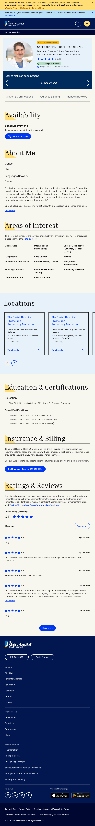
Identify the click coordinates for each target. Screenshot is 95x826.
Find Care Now (11, 749)
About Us (9, 672)
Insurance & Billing (49, 96)
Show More (47, 628)
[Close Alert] (92, 2)
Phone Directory (12, 755)
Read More (10, 15)
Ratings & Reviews (76, 96)
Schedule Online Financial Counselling (23, 767)
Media (8, 735)
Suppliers (9, 723)
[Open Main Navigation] (87, 24)
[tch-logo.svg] (15, 23)
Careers (9, 702)
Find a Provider (14, 32)
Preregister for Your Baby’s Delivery (21, 773)
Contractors (10, 729)
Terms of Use (38, 8)
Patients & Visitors (13, 678)
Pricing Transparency (15, 779)
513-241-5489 (31, 239)
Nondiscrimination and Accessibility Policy (51, 809)
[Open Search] (78, 24)
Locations (9, 690)
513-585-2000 (16, 657)
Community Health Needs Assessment (21, 814)
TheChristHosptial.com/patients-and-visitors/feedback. (34, 505)
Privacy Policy (25, 809)
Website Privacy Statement (17, 8)
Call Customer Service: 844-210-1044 (25, 469)
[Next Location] (14, 363)
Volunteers (10, 684)
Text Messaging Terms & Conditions (54, 814)
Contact (9, 696)
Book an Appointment (15, 762)
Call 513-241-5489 (49, 83)
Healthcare (10, 717)
